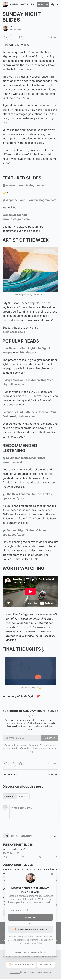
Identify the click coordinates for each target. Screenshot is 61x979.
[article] (30, 851)
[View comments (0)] (13, 37)
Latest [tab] (14, 835)
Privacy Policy (35, 942)
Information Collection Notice (32, 748)
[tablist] (16, 796)
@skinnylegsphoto (15, 214)
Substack (15, 972)
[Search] (55, 836)
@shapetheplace (14, 200)
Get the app (46, 964)
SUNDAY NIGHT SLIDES (18, 844)
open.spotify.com (14, 498)
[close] (51, 874)
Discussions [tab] (26, 835)
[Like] (6, 37)
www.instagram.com (32, 185)
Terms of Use (46, 745)
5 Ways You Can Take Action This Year (28, 380)
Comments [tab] (9, 796)
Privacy (26, 956)
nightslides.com (27, 352)
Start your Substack (22, 964)
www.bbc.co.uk (13, 462)
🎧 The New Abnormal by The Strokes (27, 494)
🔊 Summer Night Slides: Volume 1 (25, 530)
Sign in (54, 4)
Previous (12, 774)
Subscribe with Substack (32, 929)
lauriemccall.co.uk (14, 331)
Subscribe (43, 4)
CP (11, 27)
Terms (35, 956)
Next (50, 774)
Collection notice (49, 956)
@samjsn (9, 185)
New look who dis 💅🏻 (14, 849)
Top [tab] (6, 835)
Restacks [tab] (23, 796)
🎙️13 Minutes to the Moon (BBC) (24, 458)
